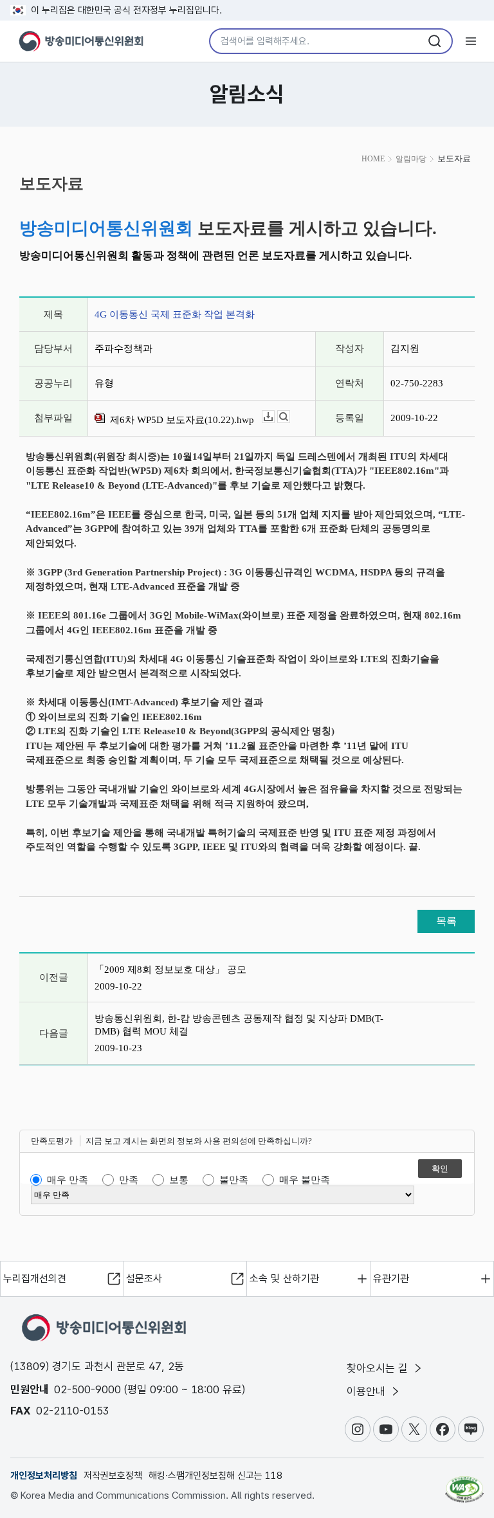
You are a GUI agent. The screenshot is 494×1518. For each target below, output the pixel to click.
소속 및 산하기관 (284, 1278)
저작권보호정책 (113, 1475)
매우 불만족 (304, 1180)
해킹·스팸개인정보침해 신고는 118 (215, 1475)
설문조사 (144, 1278)
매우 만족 (67, 1180)
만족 (128, 1180)
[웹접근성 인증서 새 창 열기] (464, 1483)
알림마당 (411, 158)
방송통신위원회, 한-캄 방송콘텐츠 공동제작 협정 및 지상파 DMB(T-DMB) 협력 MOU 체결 (239, 1024)
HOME (373, 158)
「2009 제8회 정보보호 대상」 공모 (170, 969)
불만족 (233, 1180)
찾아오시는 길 (379, 1368)
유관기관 (391, 1278)
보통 (178, 1180)
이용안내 (368, 1391)
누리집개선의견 (34, 1278)
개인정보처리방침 (43, 1475)
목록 (446, 921)
